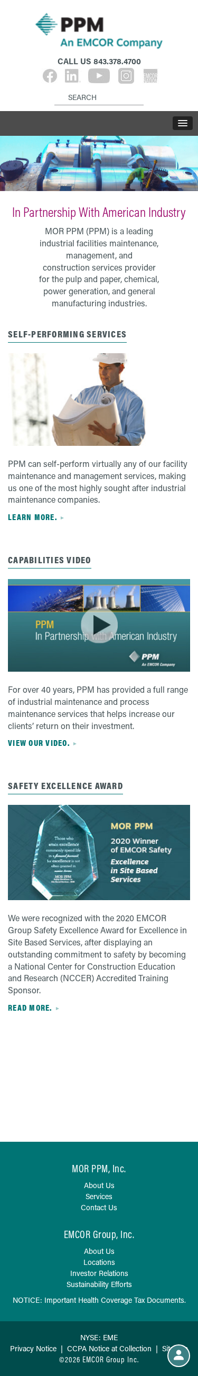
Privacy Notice (33, 1348)
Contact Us (99, 1207)
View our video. (39, 742)
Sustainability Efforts (99, 1284)
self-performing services (67, 334)
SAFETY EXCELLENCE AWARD (65, 786)
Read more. (30, 1007)
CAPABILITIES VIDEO (49, 560)
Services (99, 1196)
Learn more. (32, 517)
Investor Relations (99, 1273)
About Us (99, 1185)
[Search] (56, 89)
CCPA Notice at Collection (109, 1348)
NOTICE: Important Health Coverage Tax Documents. (99, 1300)
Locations (99, 1262)
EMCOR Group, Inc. (99, 1234)
